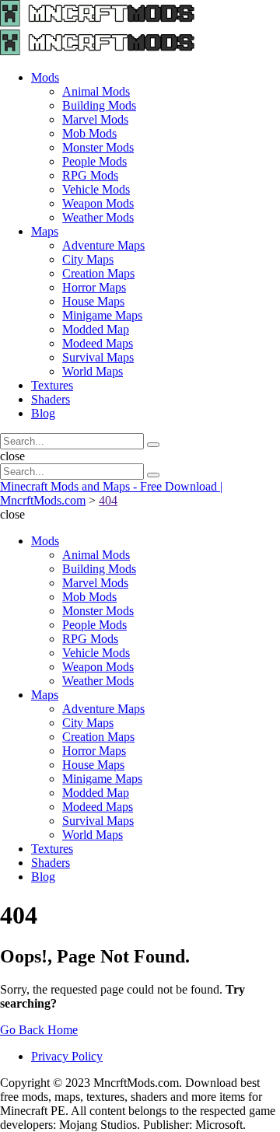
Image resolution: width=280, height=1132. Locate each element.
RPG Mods (90, 175)
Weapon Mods (98, 203)
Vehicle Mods (96, 189)
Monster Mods (98, 147)
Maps (44, 231)
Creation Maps (98, 273)
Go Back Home (39, 1029)
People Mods (94, 161)
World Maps (92, 371)
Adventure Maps (103, 245)
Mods (45, 77)
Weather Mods (98, 217)
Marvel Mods (95, 119)
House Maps (93, 301)
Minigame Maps (102, 315)
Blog (43, 413)
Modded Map (95, 329)
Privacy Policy (67, 1056)
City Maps (88, 259)
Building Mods (99, 105)
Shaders (50, 399)
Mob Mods (89, 133)
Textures (52, 385)
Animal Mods (96, 91)
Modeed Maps (97, 343)
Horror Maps (94, 287)
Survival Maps (98, 357)
